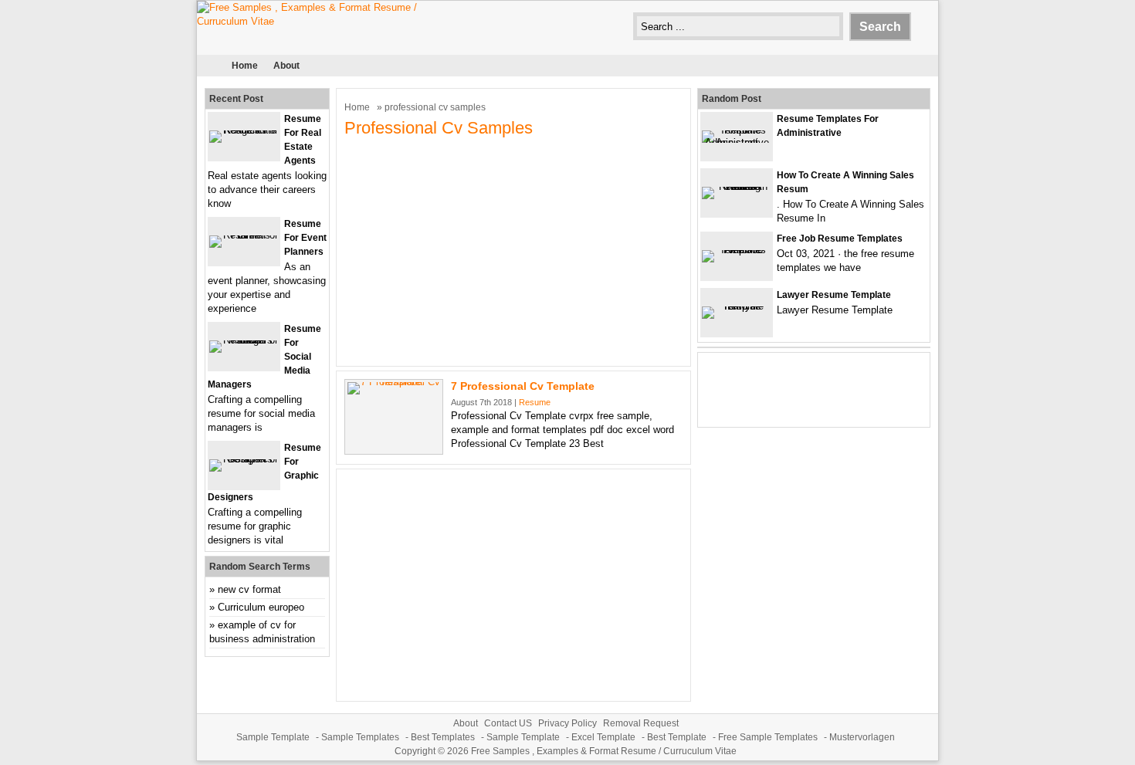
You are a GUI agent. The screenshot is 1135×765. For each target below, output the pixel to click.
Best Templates (443, 737)
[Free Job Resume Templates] (736, 250)
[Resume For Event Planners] (244, 235)
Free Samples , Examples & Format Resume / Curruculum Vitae (604, 751)
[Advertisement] (513, 250)
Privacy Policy (567, 723)
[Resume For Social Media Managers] (244, 340)
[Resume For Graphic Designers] (244, 459)
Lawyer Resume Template (834, 294)
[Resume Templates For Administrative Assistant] (736, 142)
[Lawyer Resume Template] (736, 306)
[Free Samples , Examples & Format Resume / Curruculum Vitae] (313, 21)
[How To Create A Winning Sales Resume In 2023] (736, 186)
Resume (535, 402)
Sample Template (273, 737)
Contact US (508, 723)
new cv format (249, 589)
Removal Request (641, 723)
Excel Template (603, 737)
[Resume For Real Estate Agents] (244, 130)
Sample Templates (360, 737)
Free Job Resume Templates (840, 238)
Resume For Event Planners (305, 237)
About (286, 65)
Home (245, 65)
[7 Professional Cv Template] (393, 382)
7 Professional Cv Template (523, 386)
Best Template (676, 737)
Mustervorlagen (862, 737)
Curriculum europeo (261, 607)
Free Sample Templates (768, 737)
